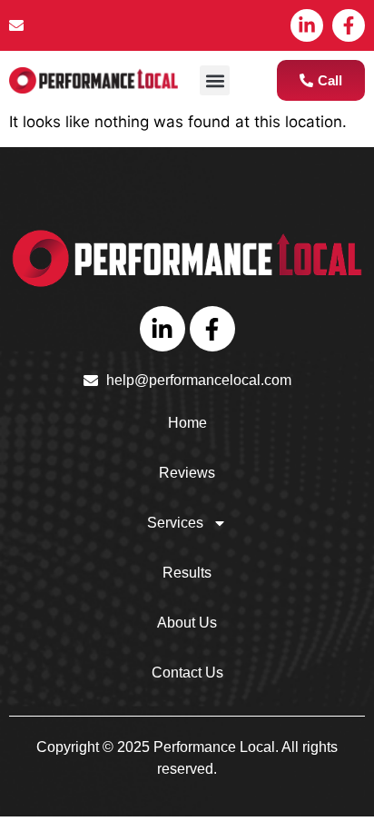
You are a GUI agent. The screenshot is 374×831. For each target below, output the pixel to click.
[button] (215, 80)
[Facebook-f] (348, 25)
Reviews (187, 472)
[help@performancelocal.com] (93, 25)
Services (175, 522)
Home (187, 422)
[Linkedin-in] (306, 25)
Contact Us (187, 672)
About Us (187, 622)
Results (187, 572)
